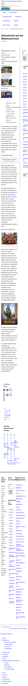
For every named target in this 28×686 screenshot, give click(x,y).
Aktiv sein (19, 485)
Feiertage (19, 504)
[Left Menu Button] (0, 631)
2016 (25, 79)
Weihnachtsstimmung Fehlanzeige (15, 463)
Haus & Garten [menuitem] (9, 644)
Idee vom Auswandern (12, 557)
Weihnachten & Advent (19, 601)
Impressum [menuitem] (5, 683)
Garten (18, 509)
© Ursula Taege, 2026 (5, 626)
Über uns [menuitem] (4, 675)
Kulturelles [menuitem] (5, 656)
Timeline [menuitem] (4, 677)
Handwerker (12, 549)
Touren (16, 20)
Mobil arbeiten (20, 562)
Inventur (19, 530)
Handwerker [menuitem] (8, 648)
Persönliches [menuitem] (6, 679)
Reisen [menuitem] (7, 663)
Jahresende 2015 (12, 561)
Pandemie (19, 571)
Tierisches (18, 16)
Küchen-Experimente (19, 549)
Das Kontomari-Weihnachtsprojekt (11, 448)
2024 (25, 101)
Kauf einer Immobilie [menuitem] (10, 642)
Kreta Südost (12, 570)
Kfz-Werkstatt (20, 536)
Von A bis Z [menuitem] (8, 646)
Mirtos (18, 560)
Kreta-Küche (20, 541)
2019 (25, 87)
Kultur (11, 577)
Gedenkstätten (20, 515)
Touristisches (20, 589)
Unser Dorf (6, 25)
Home (4, 12)
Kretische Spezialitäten (20, 545)
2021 (11, 528)
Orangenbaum (12, 194)
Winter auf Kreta (20, 613)
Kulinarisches (7, 16)
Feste (18, 507)
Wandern (19, 594)
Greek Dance (20, 518)
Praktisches (13, 12)
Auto (18, 493)
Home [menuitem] (4, 638)
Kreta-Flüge (19, 539)
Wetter (18, 607)
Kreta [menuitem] (3, 672)
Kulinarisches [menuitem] (6, 652)
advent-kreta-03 (5, 55)
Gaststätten (20, 512)
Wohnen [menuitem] (7, 665)
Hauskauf (12, 552)
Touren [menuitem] (4, 658)
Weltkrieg (19, 604)
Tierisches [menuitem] (5, 654)
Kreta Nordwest (12, 566)
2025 (25, 104)
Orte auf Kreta (11, 587)
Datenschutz (24, 628)
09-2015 (11, 509)
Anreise (18, 487)
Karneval (19, 533)
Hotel (18, 523)
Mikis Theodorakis (20, 556)
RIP (17, 573)
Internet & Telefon (20, 527)
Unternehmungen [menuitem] (9, 669)
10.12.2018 (3, 41)
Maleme (11, 583)
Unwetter (19, 591)
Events (11, 545)
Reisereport (12, 595)
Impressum (17, 628)
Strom (18, 579)
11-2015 (11, 512)
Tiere (25, 162)
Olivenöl (19, 568)
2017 (25, 81)
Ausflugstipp (20, 490)
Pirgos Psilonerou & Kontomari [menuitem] (10, 660)
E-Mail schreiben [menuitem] (7, 681)
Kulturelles (6, 20)
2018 (6, 28)
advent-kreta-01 (5, 78)
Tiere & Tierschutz (20, 583)
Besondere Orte (20, 496)
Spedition (19, 576)
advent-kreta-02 (5, 65)
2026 (25, 106)
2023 (25, 98)
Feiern (18, 501)
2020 (25, 90)
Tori (17, 586)
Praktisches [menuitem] (5, 640)
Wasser (18, 597)
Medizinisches (20, 553)
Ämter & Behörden (20, 618)
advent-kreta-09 (5, 90)
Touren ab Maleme (11, 602)
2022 (25, 95)
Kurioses (12, 580)
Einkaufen (19, 498)
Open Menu (3, 3)
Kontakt (11, 628)
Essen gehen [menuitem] (8, 667)
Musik (18, 565)
